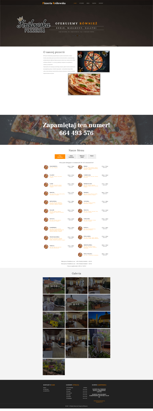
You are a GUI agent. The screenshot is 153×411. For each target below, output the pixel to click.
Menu (88, 3)
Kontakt (101, 3)
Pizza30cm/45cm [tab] (60, 156)
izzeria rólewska (54, 3)
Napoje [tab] (91, 155)
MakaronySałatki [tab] (82, 156)
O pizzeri (81, 3)
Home (75, 3)
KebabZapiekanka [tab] (71, 156)
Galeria (94, 3)
